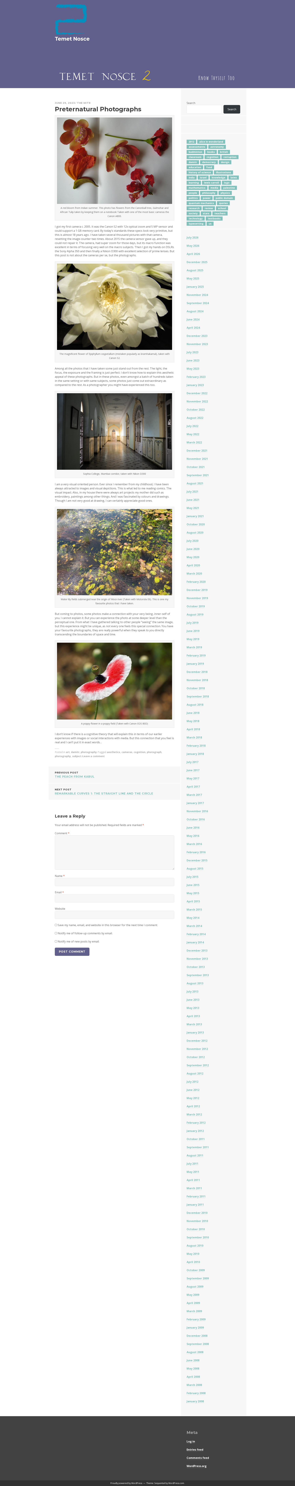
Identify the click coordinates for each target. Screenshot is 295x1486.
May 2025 (193, 278)
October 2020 (196, 524)
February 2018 (196, 746)
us (210, 223)
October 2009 (196, 1270)
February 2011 (196, 1196)
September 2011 (198, 1147)
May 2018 (193, 721)
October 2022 (196, 409)
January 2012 (195, 1131)
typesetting (196, 223)
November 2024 (197, 295)
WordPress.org (197, 1466)
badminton (195, 152)
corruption (229, 157)
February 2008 (196, 1393)
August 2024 (195, 311)
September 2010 (198, 1237)
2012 (191, 141)
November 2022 (197, 401)
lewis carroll (211, 182)
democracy (209, 162)
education (195, 167)
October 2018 (196, 688)
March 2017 (194, 795)
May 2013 (193, 1008)
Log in (191, 1441)
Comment (62, 833)
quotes (223, 203)
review (209, 208)
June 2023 (193, 360)
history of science (200, 172)
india (192, 177)
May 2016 (193, 836)
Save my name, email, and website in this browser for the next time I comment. (108, 925)
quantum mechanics (201, 203)
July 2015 (192, 877)
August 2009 (195, 1286)
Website (60, 909)
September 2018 (198, 696)
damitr (75, 752)
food (209, 167)
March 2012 (194, 1114)
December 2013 (197, 950)
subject (76, 756)
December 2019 (197, 590)
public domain (224, 198)
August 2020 (195, 532)
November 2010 (197, 1221)
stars (206, 213)
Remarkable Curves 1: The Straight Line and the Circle (104, 791)
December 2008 (197, 1336)
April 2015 (193, 901)
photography (89, 752)
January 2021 (195, 516)
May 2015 (193, 893)
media (214, 187)
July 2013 (192, 991)
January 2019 (195, 664)
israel (203, 177)
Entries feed (195, 1450)
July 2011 (192, 1164)
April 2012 (193, 1106)
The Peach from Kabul (75, 774)
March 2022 (194, 442)
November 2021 (197, 459)
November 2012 (197, 1049)
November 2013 (197, 959)
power (206, 198)
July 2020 (192, 541)
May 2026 (193, 246)
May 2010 (193, 1254)
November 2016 (197, 811)
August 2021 (195, 483)
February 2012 (196, 1123)
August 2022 (195, 418)
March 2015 (194, 909)
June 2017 (193, 770)
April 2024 (193, 328)
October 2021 (196, 467)
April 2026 (193, 254)
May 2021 (193, 508)
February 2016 (196, 852)
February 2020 (196, 582)
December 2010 (197, 1213)
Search (191, 103)
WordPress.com (176, 1483)
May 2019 (193, 639)
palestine (229, 187)
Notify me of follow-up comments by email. (85, 933)
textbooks (214, 218)
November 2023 (197, 344)
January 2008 (195, 1401)
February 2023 (196, 377)
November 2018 (197, 680)
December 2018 (197, 672)
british (224, 152)
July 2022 (192, 426)
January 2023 (195, 385)
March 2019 (194, 647)
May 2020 (193, 557)
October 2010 (196, 1229)
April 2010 (193, 1262)
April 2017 (193, 787)
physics (225, 192)
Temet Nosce (72, 39)
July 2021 (192, 491)
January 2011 (195, 1204)
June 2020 (193, 549)
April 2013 (193, 1016)
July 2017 (192, 762)
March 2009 (194, 1311)
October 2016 (196, 819)
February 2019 (196, 655)
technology (196, 218)
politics (193, 198)
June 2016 (193, 827)
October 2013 (196, 967)
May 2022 (193, 434)
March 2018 (194, 737)
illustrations (223, 172)
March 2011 (194, 1188)
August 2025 (195, 270)
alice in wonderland (211, 141)
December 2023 (197, 336)
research (194, 208)
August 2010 (195, 1245)
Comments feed (198, 1458)
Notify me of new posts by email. (78, 941)
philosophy (208, 192)
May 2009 (193, 1295)
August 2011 (195, 1155)
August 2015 (195, 868)
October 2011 (196, 1139)
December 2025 (197, 262)
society (193, 213)
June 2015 (193, 885)
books (211, 152)
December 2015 (197, 860)
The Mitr (84, 102)
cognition (139, 752)
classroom (195, 157)
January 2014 (195, 942)
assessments (197, 146)
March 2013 (194, 1024)
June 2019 (193, 631)
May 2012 (193, 1098)
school (222, 208)
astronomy (217, 146)
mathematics (197, 187)
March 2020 (194, 573)
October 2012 (196, 1057)
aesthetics (113, 752)
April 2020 (193, 565)
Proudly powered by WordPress (126, 1483)
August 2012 (195, 1073)
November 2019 (197, 598)
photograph (154, 752)
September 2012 (198, 1065)
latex (233, 177)
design (225, 162)
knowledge (218, 177)
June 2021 (193, 500)
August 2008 (195, 1352)
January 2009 (195, 1327)
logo (226, 182)
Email (59, 892)
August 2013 (195, 983)
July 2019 (192, 623)
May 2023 (193, 369)
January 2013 (195, 1032)
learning (194, 182)
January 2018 (195, 754)
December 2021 (197, 450)
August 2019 (195, 614)
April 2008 (193, 1377)
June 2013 (193, 1000)
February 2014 (196, 934)
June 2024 (193, 319)
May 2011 (193, 1172)
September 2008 (198, 1344)
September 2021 (198, 475)
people (193, 192)
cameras (127, 752)
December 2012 (197, 1041)
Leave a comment (93, 756)
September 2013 (198, 975)
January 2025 (195, 287)
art (68, 752)
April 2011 (193, 1180)
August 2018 (195, 705)
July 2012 (192, 1082)
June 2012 (193, 1090)
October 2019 (196, 606)
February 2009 (196, 1319)
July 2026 (192, 237)
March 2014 (194, 926)
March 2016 (194, 844)
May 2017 (193, 778)
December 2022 (197, 393)
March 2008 (194, 1385)
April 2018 (193, 729)
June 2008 (193, 1360)
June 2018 (193, 713)
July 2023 (192, 352)
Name (60, 876)
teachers (220, 213)
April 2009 (193, 1303)
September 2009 (198, 1278)
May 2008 (193, 1368)
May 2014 (193, 918)
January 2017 (195, 803)
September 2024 (198, 303)
